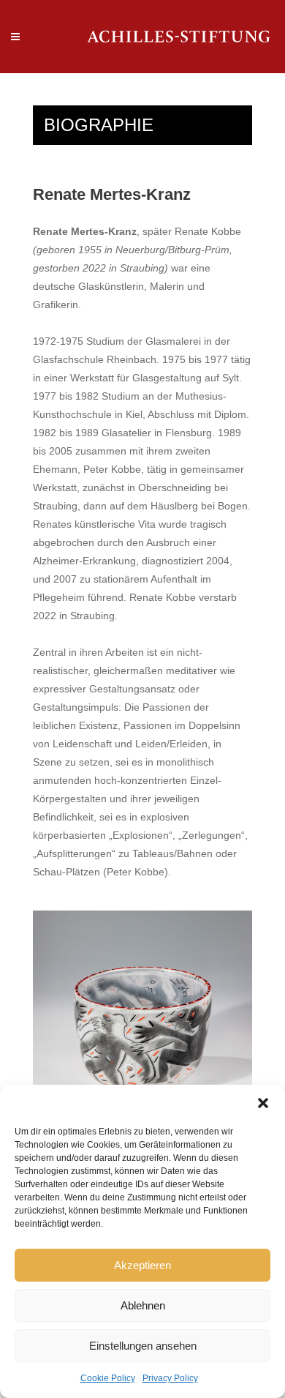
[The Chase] (142, 1010)
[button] (263, 1103)
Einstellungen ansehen (143, 1345)
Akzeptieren (142, 1265)
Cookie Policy (107, 1378)
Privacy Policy (170, 1378)
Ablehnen (143, 1305)
